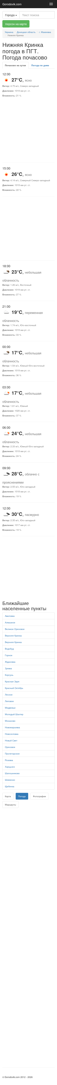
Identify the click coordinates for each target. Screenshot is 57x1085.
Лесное (9, 694)
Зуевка (8, 668)
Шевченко (10, 779)
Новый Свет (11, 740)
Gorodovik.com (12, 4)
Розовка (9, 760)
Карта (8, 796)
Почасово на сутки (15, 65)
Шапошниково (12, 773)
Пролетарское (12, 753)
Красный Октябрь (14, 688)
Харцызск (10, 766)
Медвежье (10, 707)
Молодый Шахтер (14, 714)
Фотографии (39, 796)
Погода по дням (40, 65)
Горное (8, 655)
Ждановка (10, 661)
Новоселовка (11, 733)
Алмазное (10, 622)
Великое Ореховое (15, 629)
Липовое (9, 701)
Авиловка (10, 615)
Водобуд (9, 648)
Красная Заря (12, 681)
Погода (22, 796)
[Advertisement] (28, 130)
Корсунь (9, 674)
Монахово (10, 720)
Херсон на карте (16, 24)
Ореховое (10, 747)
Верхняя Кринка (13, 635)
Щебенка (9, 786)
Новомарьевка (12, 727)
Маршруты (10, 804)
